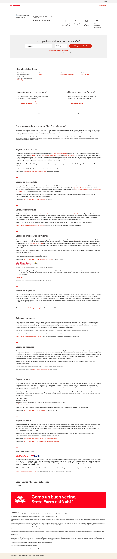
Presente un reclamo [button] (26, 103)
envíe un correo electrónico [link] (28, 471)
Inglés (40, 74)
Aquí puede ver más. (22, 404)
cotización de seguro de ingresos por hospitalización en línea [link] (41, 441)
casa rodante (38, 214)
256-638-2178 (85, 74)
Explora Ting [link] (19, 277)
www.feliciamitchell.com (67, 74)
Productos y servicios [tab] (35, 114)
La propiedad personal (36, 243)
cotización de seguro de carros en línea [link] (35, 171)
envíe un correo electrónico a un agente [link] (32, 225)
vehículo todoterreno (78, 214)
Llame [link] (17, 225)
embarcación (65, 214)
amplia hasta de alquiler (54, 155)
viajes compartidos (69, 155)
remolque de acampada (51, 214)
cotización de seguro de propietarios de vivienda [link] (38, 259)
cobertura (33, 155)
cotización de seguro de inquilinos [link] (33, 308)
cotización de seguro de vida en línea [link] (34, 410)
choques (43, 155)
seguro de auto (77, 187)
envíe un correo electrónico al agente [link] (31, 336)
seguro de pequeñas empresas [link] (41, 369)
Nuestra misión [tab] (82, 114)
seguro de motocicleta (81, 189)
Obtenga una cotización (80, 46)
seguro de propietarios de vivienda (83, 240)
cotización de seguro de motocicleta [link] (34, 199)
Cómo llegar (20, 80)
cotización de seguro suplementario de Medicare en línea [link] (40, 438)
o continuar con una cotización (58, 50)
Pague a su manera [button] (77, 103)
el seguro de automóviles (60, 153)
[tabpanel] (58, 74)
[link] (76, 25)
